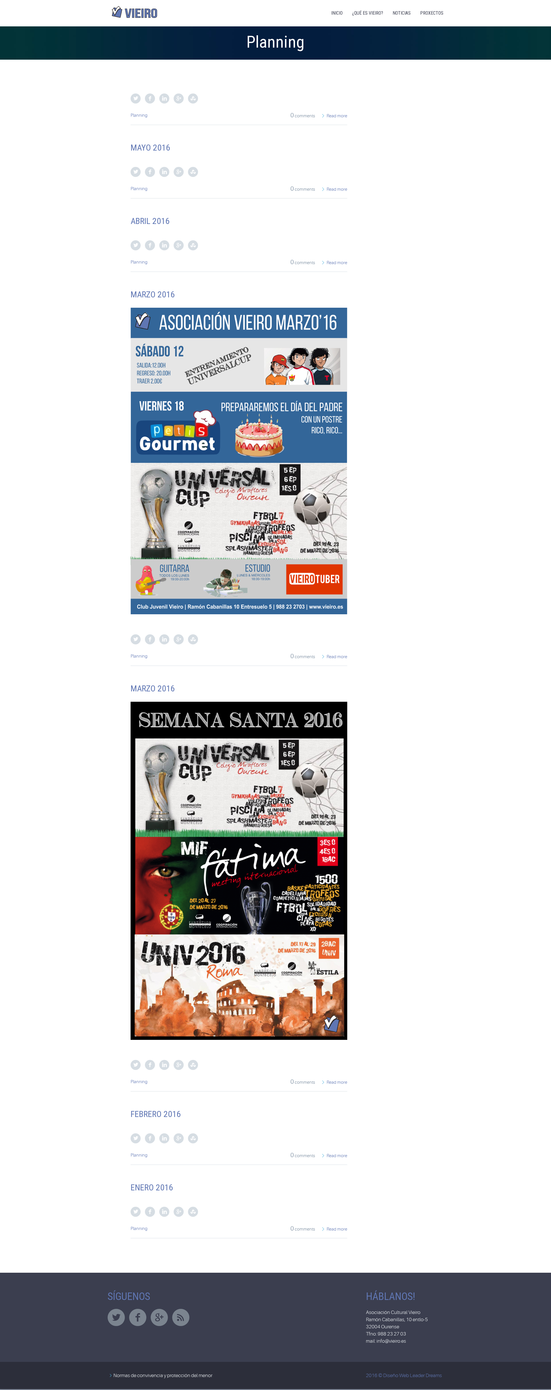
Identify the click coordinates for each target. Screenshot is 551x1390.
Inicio (337, 13)
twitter (116, 1317)
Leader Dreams (426, 1375)
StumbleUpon (193, 98)
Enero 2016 (152, 1187)
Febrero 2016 (156, 1114)
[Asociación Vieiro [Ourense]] (135, 10)
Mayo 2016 (150, 148)
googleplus (159, 1317)
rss (180, 1317)
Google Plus (179, 98)
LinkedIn (164, 98)
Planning (139, 115)
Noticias (402, 13)
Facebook (150, 98)
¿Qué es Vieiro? (367, 13)
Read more (337, 116)
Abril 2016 (150, 221)
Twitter (136, 98)
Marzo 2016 (153, 294)
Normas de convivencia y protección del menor (162, 1375)
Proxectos (431, 13)
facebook (137, 1317)
